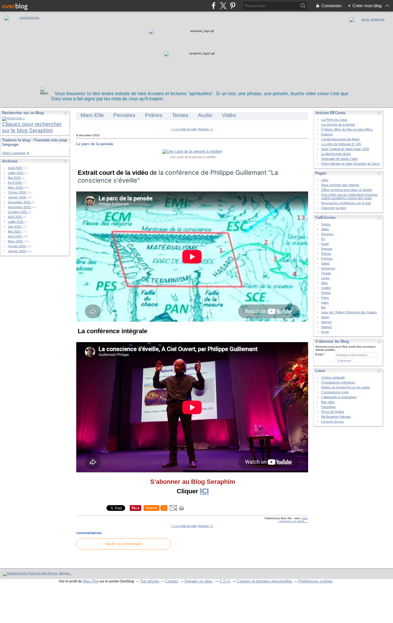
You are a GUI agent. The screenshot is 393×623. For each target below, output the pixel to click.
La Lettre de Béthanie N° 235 (341, 144)
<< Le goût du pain (184, 129)
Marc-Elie (92, 115)
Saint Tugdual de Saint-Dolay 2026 (345, 149)
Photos (326, 292)
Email (319, 354)
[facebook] (213, 5)
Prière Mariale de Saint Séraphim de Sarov (350, 163)
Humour (326, 248)
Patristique (328, 407)
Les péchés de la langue (338, 124)
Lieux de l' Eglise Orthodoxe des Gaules (349, 312)
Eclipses (327, 134)
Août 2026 (15, 168)
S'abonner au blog (333, 208)
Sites (324, 283)
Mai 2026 (14, 177)
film (323, 307)
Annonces (328, 268)
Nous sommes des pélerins (340, 185)
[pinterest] (232, 5)
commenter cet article (291, 521)
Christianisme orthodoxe (338, 382)
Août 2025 (15, 216)
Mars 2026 (16, 187)
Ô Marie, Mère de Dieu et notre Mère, (347, 129)
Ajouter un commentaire (123, 544)
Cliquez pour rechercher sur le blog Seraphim (32, 127)
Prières (154, 115)
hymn (325, 331)
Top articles (149, 581)
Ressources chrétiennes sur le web (346, 203)
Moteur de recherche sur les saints (345, 387)
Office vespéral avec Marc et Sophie (346, 189)
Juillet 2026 (16, 173)
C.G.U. (225, 581)
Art (323, 239)
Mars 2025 (16, 241)
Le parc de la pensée (94, 144)
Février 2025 (17, 246)
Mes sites (328, 402)
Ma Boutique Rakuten (336, 416)
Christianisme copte (335, 392)
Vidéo (229, 115)
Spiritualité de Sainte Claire (339, 158)
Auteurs (326, 327)
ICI (204, 491)
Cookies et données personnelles (264, 581)
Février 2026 (17, 192)
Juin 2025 (15, 226)
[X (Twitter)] (223, 5)
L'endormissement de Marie (340, 139)
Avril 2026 (15, 182)
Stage (325, 317)
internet (326, 322)
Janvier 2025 (17, 251)
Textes (180, 115)
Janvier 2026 (17, 197)
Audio (205, 115)
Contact (171, 581)
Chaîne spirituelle (333, 377)
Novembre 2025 (19, 207)
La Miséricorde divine (336, 154)
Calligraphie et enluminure (339, 397)
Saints (325, 263)
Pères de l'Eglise (332, 411)
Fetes (325, 297)
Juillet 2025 (16, 221)
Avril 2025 (15, 236)
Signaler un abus (198, 581)
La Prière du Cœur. (334, 119)
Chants (326, 273)
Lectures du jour (332, 421)
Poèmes (327, 258)
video (325, 302)
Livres (325, 278)
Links (325, 180)
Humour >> (205, 129)
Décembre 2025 (19, 202)
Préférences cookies (315, 581)
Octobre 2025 (18, 212)
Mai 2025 (14, 231)
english (326, 288)
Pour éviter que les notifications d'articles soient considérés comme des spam (349, 196)
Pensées (124, 115)
